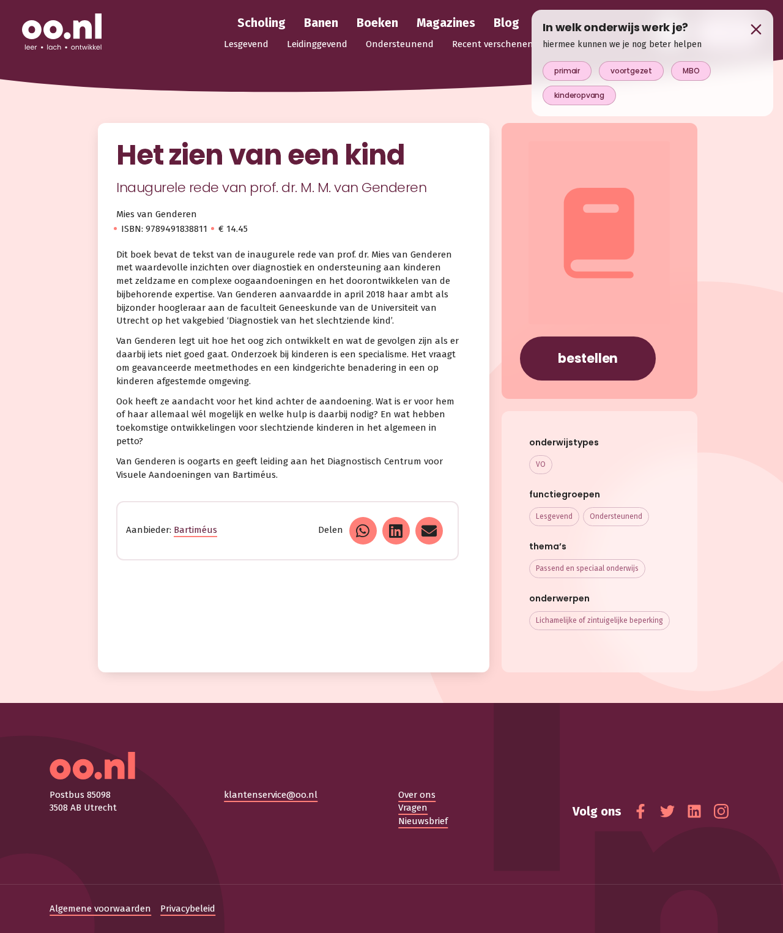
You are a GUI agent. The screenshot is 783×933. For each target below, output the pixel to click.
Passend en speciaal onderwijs (587, 568)
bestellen (588, 358)
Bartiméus (195, 529)
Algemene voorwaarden (100, 908)
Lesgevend (554, 516)
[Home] (62, 32)
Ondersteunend (616, 516)
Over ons (417, 794)
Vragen (413, 807)
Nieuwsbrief (423, 821)
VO (541, 464)
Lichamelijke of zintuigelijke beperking (599, 620)
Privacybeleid (187, 908)
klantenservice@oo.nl (270, 794)
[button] (363, 531)
